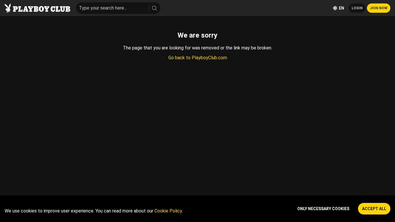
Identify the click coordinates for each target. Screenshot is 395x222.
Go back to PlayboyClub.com (197, 57)
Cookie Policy (168, 211)
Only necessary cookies (323, 208)
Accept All (374, 208)
